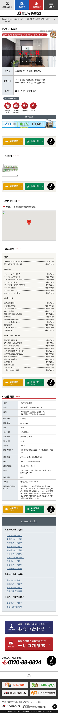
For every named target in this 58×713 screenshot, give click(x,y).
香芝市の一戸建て (14, 580)
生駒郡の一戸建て (14, 584)
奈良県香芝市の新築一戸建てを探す (38, 19)
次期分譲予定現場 (14, 568)
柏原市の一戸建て (14, 554)
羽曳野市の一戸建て (15, 557)
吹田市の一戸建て (14, 565)
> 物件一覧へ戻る (29, 521)
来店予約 (22, 5)
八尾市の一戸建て (14, 536)
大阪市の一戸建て (14, 543)
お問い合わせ (7, 5)
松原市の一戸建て (14, 547)
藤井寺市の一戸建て (15, 550)
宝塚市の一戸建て (14, 603)
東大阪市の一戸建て (15, 539)
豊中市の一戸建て (14, 561)
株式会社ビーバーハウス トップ (12, 19)
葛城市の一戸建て (14, 588)
